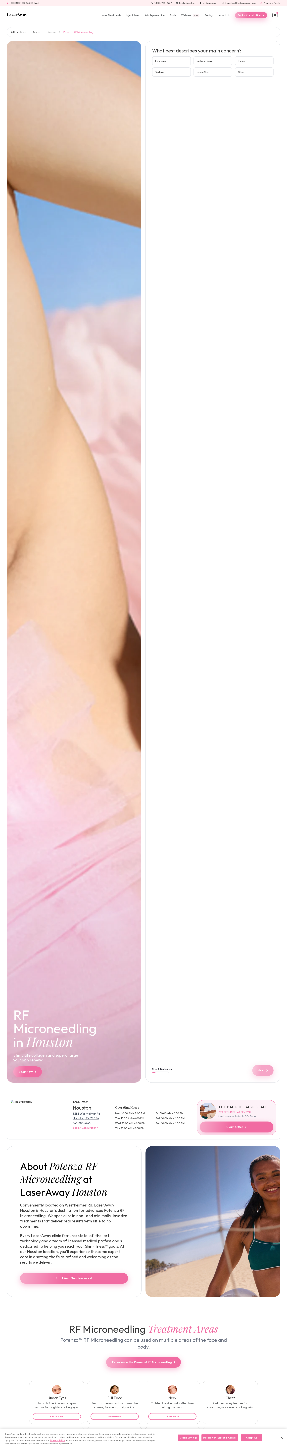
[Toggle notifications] (275, 15)
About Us (224, 15)
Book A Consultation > (85, 1127)
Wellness (189, 15)
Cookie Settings (188, 1437)
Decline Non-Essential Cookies (220, 1437)
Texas (36, 32)
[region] (143, 1438)
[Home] (17, 15)
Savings (209, 15)
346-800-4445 (82, 1123)
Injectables (132, 15)
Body (173, 15)
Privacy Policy (57, 1440)
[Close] (281, 1437)
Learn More (56, 1416)
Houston (51, 32)
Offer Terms (250, 1116)
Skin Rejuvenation (154, 15)
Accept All (251, 1437)
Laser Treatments (111, 15)
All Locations (18, 32)
